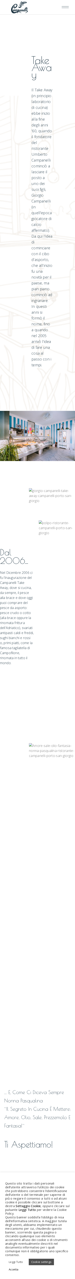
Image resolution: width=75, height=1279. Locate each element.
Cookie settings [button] (41, 1262)
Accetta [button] (13, 1269)
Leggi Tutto (16, 1262)
